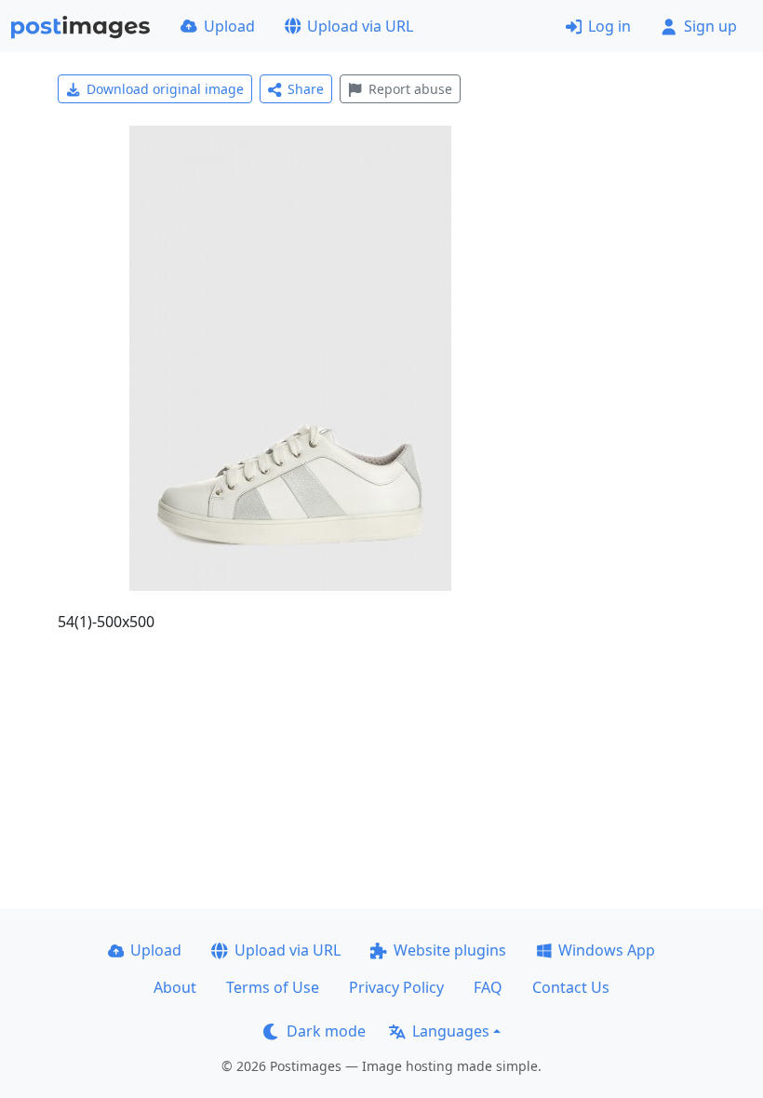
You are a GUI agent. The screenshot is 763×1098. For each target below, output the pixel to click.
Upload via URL (360, 26)
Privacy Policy (396, 987)
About (175, 987)
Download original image (165, 89)
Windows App (606, 950)
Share (306, 89)
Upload (229, 26)
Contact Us (570, 987)
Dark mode (326, 1031)
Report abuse (410, 89)
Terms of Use (272, 987)
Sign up (710, 26)
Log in (609, 26)
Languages (450, 1031)
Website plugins (450, 950)
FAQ (488, 987)
